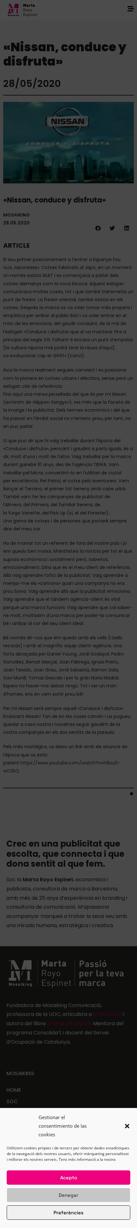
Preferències (68, 1213)
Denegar (68, 1195)
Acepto (68, 1178)
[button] (127, 1126)
